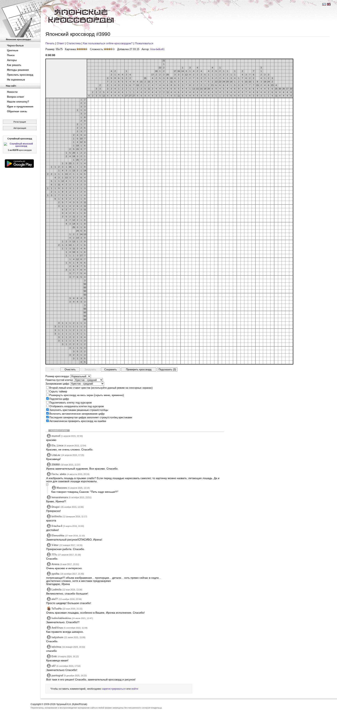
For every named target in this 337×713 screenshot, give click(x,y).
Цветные (12, 50)
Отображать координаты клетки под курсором (76, 406)
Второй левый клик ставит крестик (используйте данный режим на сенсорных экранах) (101, 387)
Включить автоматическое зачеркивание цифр (77, 413)
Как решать (14, 65)
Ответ (60, 43)
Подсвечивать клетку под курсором (70, 402)
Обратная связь (17, 111)
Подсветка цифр (59, 398)
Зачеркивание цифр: (57, 383)
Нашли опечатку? (18, 101)
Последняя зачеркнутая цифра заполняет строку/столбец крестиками (90, 417)
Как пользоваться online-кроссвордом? (108, 43)
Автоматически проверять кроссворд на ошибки (77, 421)
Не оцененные (16, 79)
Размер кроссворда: (57, 376)
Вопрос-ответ (15, 96)
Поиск (11, 55)
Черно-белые (15, 45)
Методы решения (18, 69)
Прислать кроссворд (20, 74)
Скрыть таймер (58, 391)
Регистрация (19, 122)
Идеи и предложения (20, 106)
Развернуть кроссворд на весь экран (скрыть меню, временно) (86, 395)
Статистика (74, 43)
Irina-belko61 (157, 49)
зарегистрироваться (114, 688)
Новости (12, 91)
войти (134, 688)
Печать (49, 43)
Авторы (12, 60)
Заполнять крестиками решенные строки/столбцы (78, 410)
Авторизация (19, 128)
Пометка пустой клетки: (59, 380)
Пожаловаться (144, 43)
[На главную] (20, 18)
